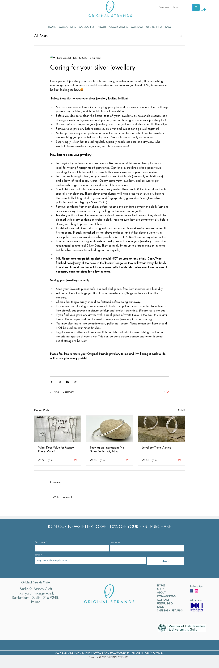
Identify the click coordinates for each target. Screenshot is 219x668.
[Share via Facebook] (51, 381)
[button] (203, 9)
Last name (116, 542)
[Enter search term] (196, 7)
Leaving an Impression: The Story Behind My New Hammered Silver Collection (107, 449)
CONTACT (163, 599)
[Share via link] (75, 381)
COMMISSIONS (166, 596)
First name (41, 542)
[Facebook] (191, 590)
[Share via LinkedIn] (67, 381)
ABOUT (161, 592)
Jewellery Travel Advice (156, 447)
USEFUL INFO (165, 603)
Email (38, 554)
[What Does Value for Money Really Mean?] (57, 429)
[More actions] (167, 58)
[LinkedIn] (196, 590)
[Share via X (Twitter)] (59, 381)
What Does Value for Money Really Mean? (56, 449)
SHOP (160, 589)
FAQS (160, 607)
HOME (161, 585)
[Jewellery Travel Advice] (161, 429)
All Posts (41, 35)
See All (181, 409)
